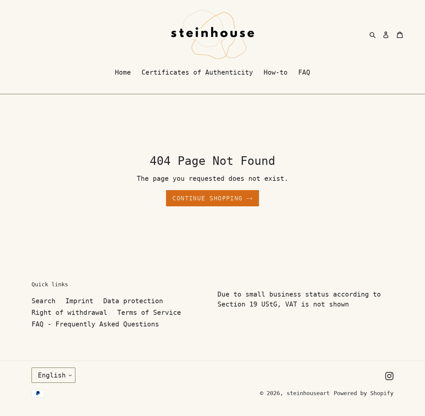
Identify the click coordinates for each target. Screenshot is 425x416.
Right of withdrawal (69, 312)
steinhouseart (308, 393)
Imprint (79, 301)
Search (43, 301)
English (52, 375)
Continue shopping (207, 198)
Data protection (133, 301)
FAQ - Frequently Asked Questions (95, 324)
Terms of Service (149, 312)
